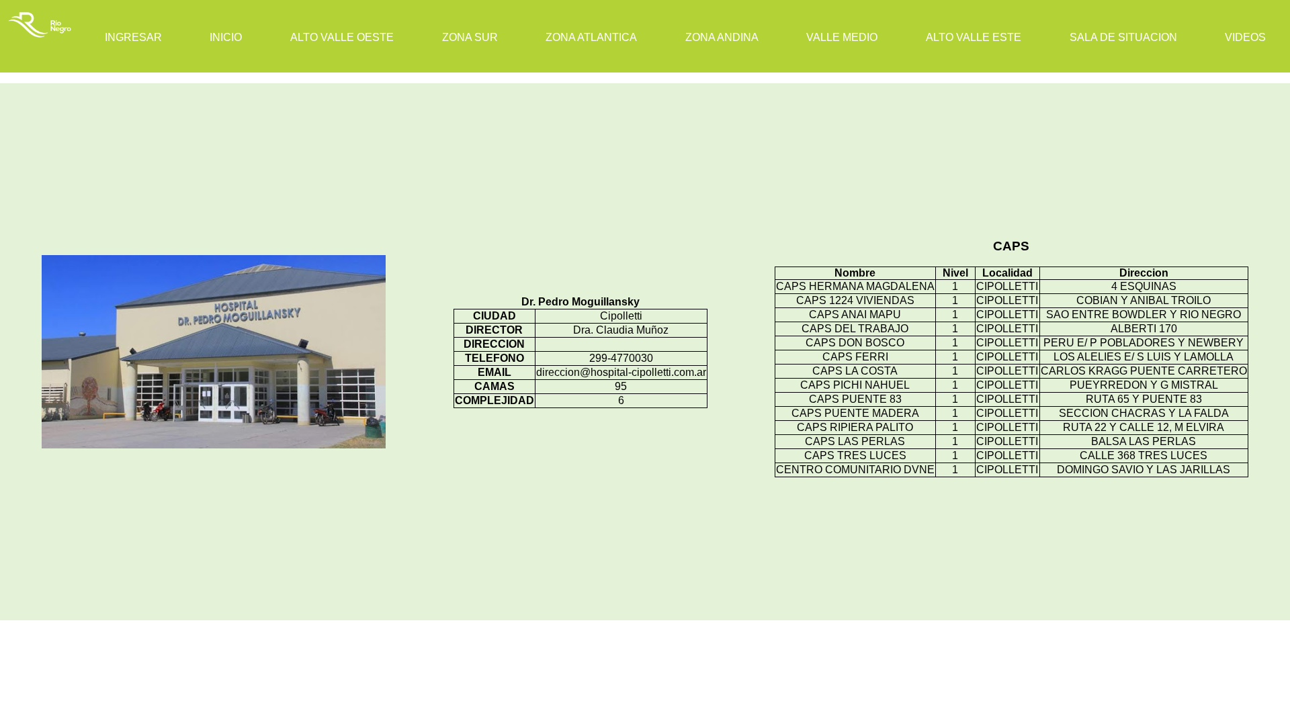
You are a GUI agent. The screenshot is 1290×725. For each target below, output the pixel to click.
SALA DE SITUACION (1123, 37)
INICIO (226, 37)
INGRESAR (133, 37)
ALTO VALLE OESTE (342, 37)
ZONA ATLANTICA (591, 37)
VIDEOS (1245, 37)
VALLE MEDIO (841, 37)
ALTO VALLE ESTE (973, 37)
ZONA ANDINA (722, 37)
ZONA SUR (470, 37)
